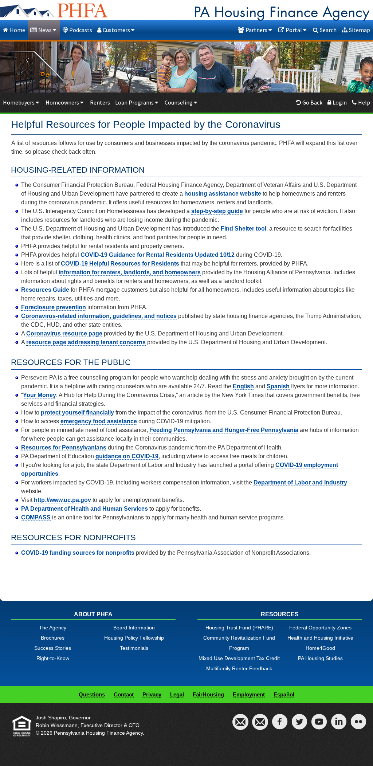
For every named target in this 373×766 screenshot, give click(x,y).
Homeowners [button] (63, 102)
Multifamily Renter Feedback (239, 668)
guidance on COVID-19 (126, 456)
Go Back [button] (312, 102)
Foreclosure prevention (53, 307)
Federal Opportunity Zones (320, 628)
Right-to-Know (52, 658)
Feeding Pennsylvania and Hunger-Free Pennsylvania (223, 430)
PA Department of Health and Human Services (84, 509)
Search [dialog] (328, 30)
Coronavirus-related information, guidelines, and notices (99, 316)
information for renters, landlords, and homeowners (130, 272)
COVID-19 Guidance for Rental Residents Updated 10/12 (158, 255)
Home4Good (320, 648)
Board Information (134, 628)
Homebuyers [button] (19, 102)
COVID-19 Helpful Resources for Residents (120, 263)
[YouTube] (319, 727)
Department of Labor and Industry (300, 482)
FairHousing (208, 694)
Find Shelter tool (243, 228)
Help (364, 102)
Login (340, 102)
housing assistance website (222, 193)
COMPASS (36, 517)
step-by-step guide (217, 211)
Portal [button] (294, 30)
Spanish (278, 386)
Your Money (39, 395)
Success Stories (52, 648)
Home (17, 30)
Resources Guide (45, 290)
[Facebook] (280, 727)
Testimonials (134, 648)
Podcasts (80, 30)
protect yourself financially (77, 412)
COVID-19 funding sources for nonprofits (77, 553)
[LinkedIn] (339, 727)
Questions (92, 694)
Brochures (52, 638)
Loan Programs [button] (135, 102)
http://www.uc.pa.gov (62, 500)
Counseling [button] (179, 102)
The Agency (52, 628)
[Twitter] (299, 727)
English (243, 386)
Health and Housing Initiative (320, 638)
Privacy (151, 694)
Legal (177, 694)
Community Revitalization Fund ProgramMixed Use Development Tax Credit (239, 648)
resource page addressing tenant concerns (86, 342)
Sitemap (359, 30)
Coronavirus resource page (64, 333)
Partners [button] (257, 30)
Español (284, 694)
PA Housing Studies (320, 658)
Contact (124, 694)
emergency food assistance (98, 421)
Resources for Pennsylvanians (63, 447)
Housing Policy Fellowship (134, 638)
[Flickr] (358, 727)
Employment (249, 694)
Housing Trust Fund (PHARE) (239, 628)
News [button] (45, 30)
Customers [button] (117, 30)
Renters (100, 102)
